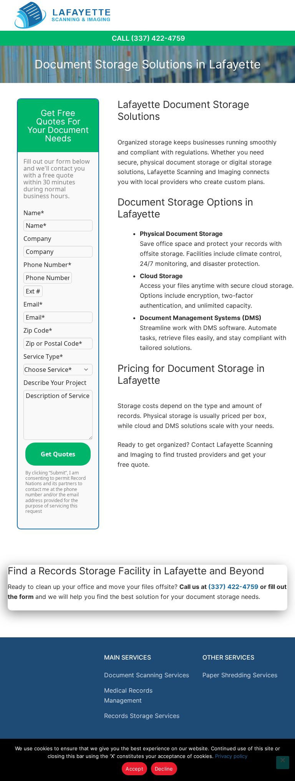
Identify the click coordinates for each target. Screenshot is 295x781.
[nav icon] (278, 15)
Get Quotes (58, 454)
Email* (33, 304)
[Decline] (282, 762)
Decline (164, 769)
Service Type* (43, 356)
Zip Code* (37, 330)
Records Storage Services (141, 716)
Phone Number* (47, 264)
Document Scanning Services (146, 675)
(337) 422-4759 (233, 586)
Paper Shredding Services (239, 675)
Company (37, 238)
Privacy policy (231, 756)
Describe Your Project (54, 382)
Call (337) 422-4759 (148, 38)
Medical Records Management (128, 695)
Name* (33, 213)
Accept (134, 769)
